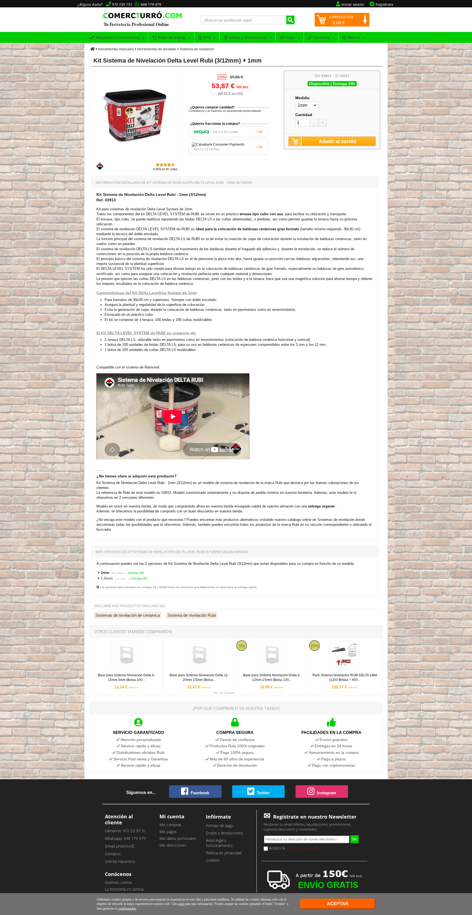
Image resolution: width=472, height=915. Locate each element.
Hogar (290, 37)
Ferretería (321, 37)
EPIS (206, 37)
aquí (181, 904)
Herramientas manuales (116, 49)
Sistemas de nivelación (197, 49)
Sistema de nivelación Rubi (191, 615)
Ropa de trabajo (171, 37)
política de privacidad (303, 848)
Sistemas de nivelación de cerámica (127, 615)
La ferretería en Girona (124, 889)
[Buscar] (290, 20)
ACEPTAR (338, 903)
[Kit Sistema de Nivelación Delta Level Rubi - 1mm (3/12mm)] (135, 159)
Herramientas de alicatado (156, 49)
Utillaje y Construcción (247, 37)
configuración (127, 908)
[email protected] (119, 846)
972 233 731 (122, 4)
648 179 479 (151, 4)
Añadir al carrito (337, 141)
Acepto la (294, 848)
